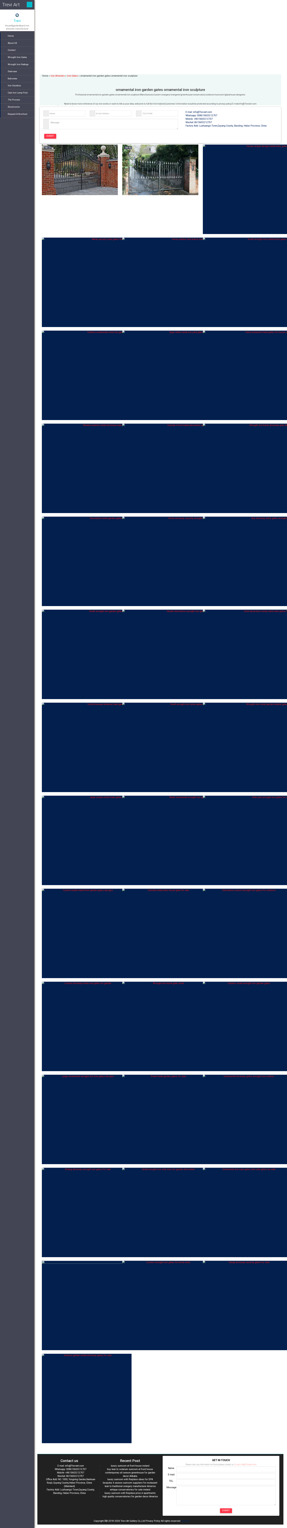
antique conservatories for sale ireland (130, 1489)
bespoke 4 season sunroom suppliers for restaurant (130, 1482)
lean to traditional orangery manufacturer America (130, 1486)
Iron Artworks (58, 75)
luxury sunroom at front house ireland (130, 1465)
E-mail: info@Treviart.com (198, 112)
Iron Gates (72, 75)
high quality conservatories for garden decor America (130, 1496)
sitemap (185, 1521)
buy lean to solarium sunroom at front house (130, 1469)
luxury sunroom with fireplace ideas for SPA (130, 1479)
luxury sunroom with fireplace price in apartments (130, 1493)
